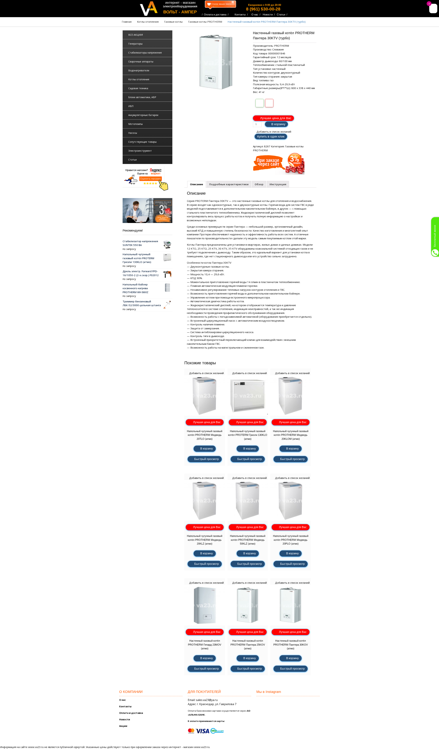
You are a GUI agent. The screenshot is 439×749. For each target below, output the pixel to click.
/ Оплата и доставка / (215, 14)
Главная (127, 21)
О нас (122, 699)
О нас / (255, 14)
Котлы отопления (148, 21)
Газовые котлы (173, 21)
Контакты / (241, 14)
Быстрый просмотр (206, 459)
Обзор (259, 184)
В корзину (278, 124)
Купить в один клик (270, 136)
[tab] (196, 184)
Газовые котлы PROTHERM (205, 21)
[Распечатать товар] (260, 103)
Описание (196, 184)
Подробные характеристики (228, 184)
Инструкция (278, 184)
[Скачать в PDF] (269, 103)
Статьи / (282, 14)
